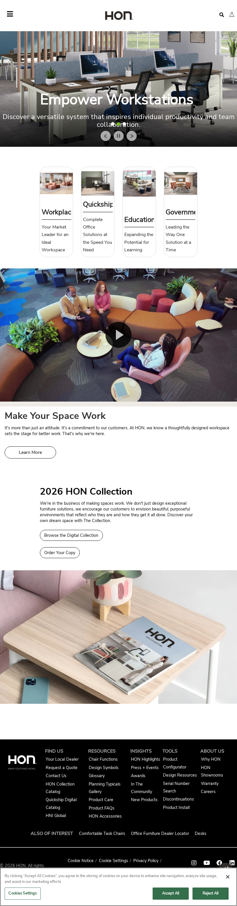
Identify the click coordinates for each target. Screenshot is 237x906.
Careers (208, 791)
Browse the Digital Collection (71, 535)
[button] (231, 14)
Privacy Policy (145, 861)
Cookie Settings (113, 861)
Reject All (211, 893)
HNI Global (56, 815)
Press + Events (145, 768)
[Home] (118, 16)
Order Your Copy (59, 553)
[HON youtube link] (206, 863)
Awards (138, 776)
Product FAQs (101, 808)
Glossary (97, 776)
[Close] (227, 876)
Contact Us (56, 776)
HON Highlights (145, 759)
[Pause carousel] (119, 136)
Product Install (176, 807)
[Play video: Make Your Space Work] (118, 335)
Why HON (211, 759)
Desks (200, 833)
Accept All (170, 893)
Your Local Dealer (62, 759)
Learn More (30, 452)
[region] (118, 887)
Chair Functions (103, 759)
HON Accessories (105, 816)
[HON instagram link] (194, 863)
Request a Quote (61, 768)
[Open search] (221, 15)
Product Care (101, 800)
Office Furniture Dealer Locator (160, 833)
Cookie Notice (81, 861)
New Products (144, 800)
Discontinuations (178, 799)
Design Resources (180, 775)
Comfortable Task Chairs (102, 833)
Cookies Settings (22, 893)
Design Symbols (103, 768)
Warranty (210, 783)
